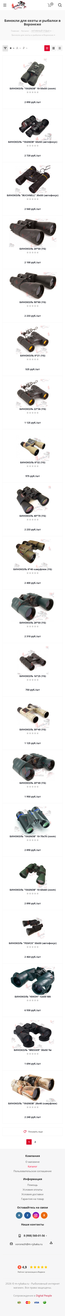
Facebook (27, 1215)
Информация (32, 1179)
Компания (32, 1156)
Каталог (32, 1166)
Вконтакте (19, 1215)
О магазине (33, 1161)
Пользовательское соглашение (33, 1171)
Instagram (35, 1215)
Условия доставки (33, 1194)
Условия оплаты (32, 1189)
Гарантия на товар (32, 1199)
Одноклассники (44, 1215)
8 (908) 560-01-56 (34, 1235)
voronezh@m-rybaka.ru (28, 1244)
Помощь (32, 1185)
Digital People (44, 1295)
